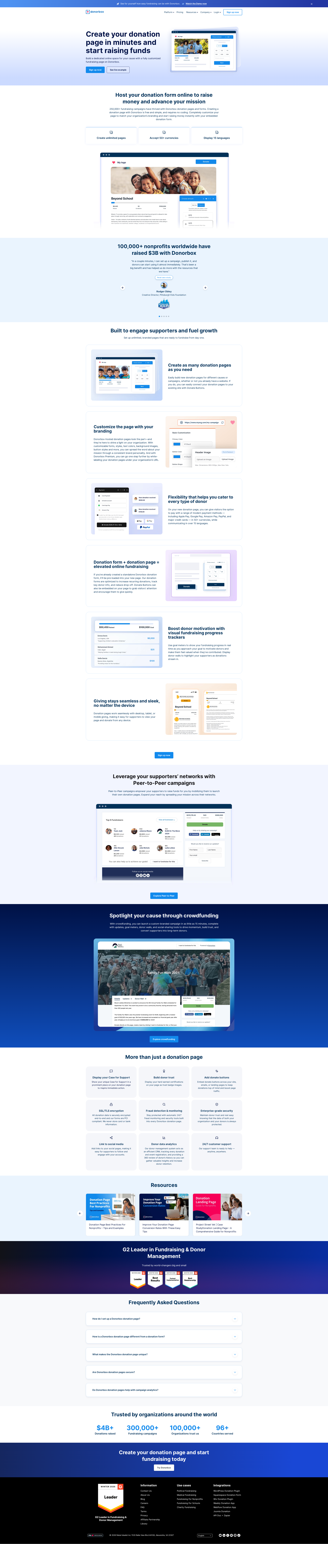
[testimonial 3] (164, 316)
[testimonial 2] (161, 316)
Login (216, 12)
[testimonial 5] (168, 316)
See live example (118, 70)
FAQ (142, 1507)
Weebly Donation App (224, 1503)
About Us (145, 1495)
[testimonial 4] (166, 316)
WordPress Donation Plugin (226, 1491)
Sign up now (233, 12)
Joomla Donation (221, 1511)
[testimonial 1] (159, 316)
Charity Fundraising (186, 1507)
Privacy (144, 1515)
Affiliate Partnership (150, 1519)
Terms (143, 1511)
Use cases (184, 1485)
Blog (143, 1499)
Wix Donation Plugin (223, 1499)
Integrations (221, 1485)
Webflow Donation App (224, 1507)
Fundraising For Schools (188, 1503)
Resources (191, 12)
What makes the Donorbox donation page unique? (120, 1354)
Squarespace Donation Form (227, 1495)
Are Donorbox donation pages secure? (113, 1372)
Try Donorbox (164, 1467)
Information (149, 1485)
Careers (144, 1503)
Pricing (180, 12)
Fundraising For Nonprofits (190, 1499)
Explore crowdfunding (164, 1039)
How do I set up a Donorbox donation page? (116, 1318)
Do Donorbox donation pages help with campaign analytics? (125, 1390)
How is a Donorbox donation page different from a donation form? (128, 1336)
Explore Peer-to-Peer (163, 895)
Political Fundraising (186, 1491)
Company (205, 12)
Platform (168, 12)
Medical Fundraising (186, 1495)
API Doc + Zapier (221, 1515)
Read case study (164, 277)
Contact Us (146, 1491)
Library (144, 1523)
